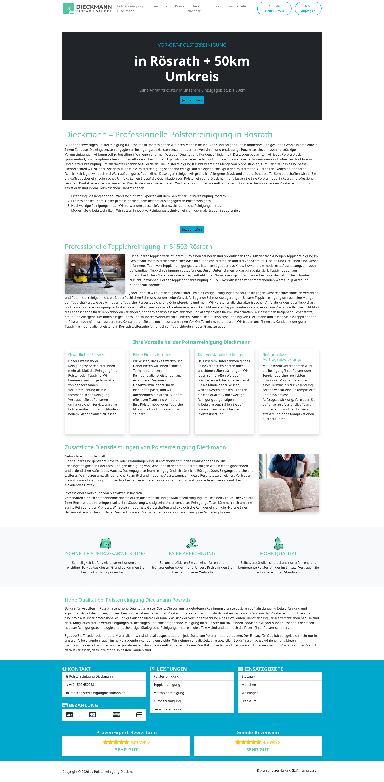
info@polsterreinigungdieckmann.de (97, 693)
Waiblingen (250, 693)
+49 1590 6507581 (82, 684)
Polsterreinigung (166, 676)
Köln (245, 709)
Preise (179, 6)
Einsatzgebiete (235, 6)
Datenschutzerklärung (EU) (277, 770)
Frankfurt (249, 701)
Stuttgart (248, 676)
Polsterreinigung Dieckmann (130, 8)
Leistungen (161, 6)
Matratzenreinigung (169, 693)
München (249, 684)
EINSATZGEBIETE (263, 668)
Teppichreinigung (167, 684)
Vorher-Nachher (194, 8)
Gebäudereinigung (168, 709)
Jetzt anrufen (192, 100)
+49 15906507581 (274, 8)
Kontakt (215, 6)
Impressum (311, 770)
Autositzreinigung (167, 701)
